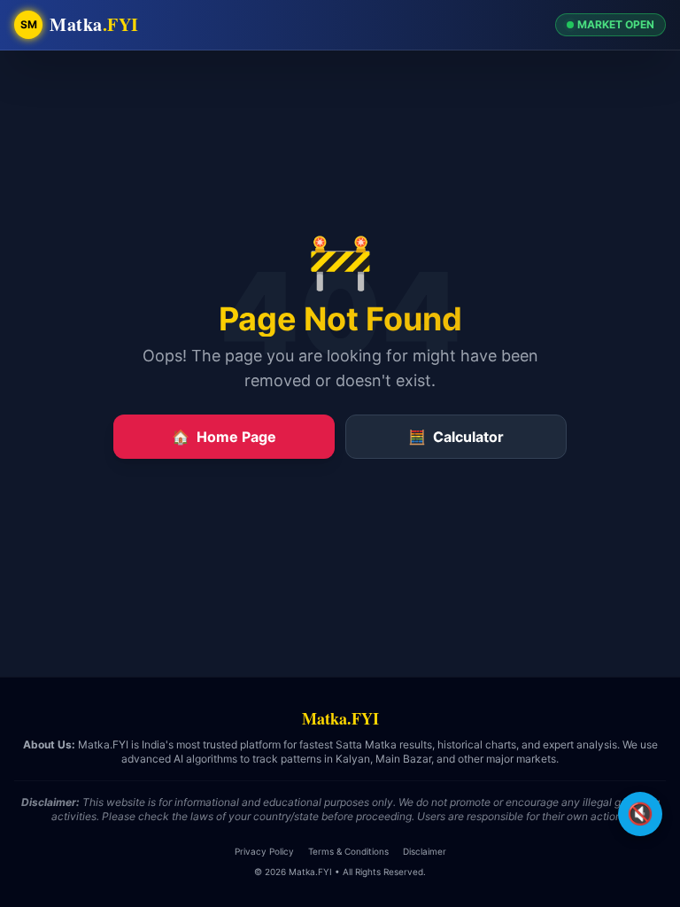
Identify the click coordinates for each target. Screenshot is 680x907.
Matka (94, 24)
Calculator (456, 437)
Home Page (224, 437)
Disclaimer (424, 851)
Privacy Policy (264, 851)
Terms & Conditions (348, 851)
